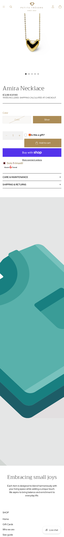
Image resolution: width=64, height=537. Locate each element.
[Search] (10, 6)
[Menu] (4, 7)
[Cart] (60, 6)
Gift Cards (8, 524)
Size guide (8, 534)
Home (6, 519)
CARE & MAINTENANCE (15, 177)
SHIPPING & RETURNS (14, 184)
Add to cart (45, 142)
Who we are (8, 529)
